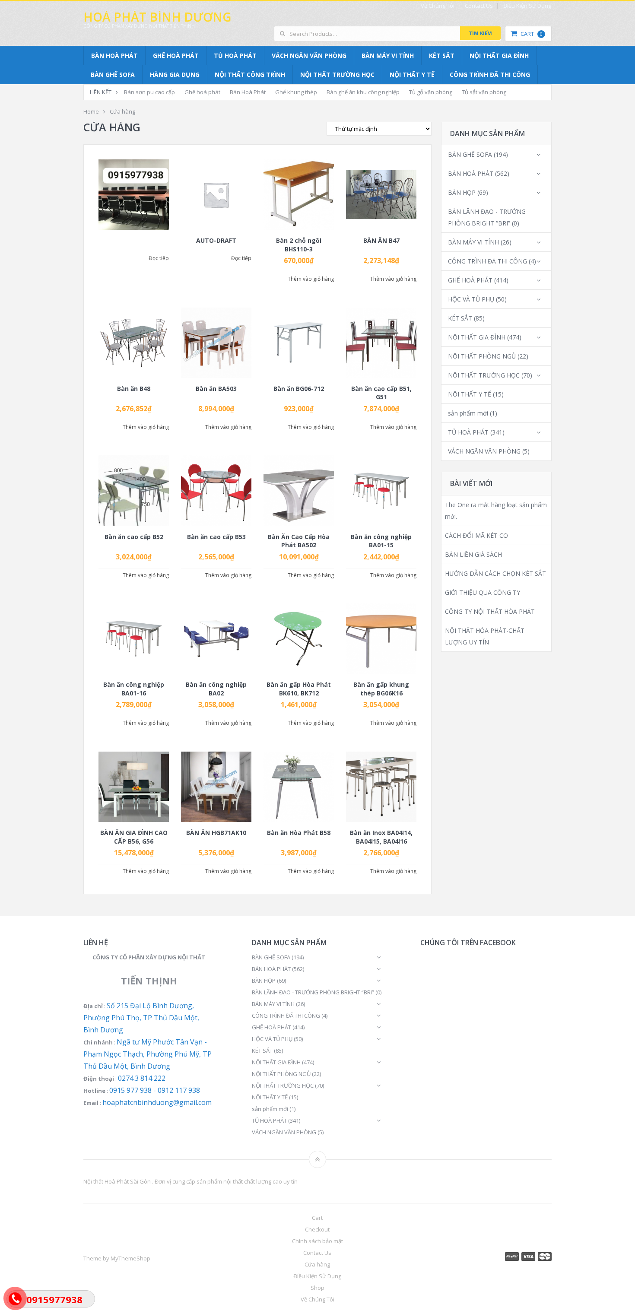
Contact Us (479, 6)
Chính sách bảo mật (317, 1241)
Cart (532, 34)
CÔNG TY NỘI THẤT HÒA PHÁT (490, 611)
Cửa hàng (317, 1264)
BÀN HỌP (462, 192)
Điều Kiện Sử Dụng (527, 6)
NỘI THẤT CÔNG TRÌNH (250, 74)
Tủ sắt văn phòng (484, 92)
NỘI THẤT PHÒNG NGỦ (482, 356)
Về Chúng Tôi (437, 6)
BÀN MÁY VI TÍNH (388, 55)
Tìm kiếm (480, 33)
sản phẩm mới (468, 413)
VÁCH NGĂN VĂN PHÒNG (309, 55)
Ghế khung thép (296, 92)
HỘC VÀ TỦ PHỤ (471, 299)
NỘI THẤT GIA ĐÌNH (499, 55)
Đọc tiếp (159, 258)
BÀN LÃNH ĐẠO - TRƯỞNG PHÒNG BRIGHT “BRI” (313, 992)
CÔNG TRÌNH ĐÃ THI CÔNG (490, 74)
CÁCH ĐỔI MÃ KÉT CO (476, 535)
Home (91, 111)
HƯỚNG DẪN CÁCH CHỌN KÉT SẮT (495, 573)
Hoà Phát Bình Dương (157, 17)
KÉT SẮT (441, 55)
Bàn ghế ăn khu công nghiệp (363, 92)
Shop (317, 1288)
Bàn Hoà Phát (248, 92)
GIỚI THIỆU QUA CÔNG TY (482, 592)
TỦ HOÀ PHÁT (235, 55)
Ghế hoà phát (202, 92)
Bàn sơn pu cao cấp (149, 92)
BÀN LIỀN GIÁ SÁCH (473, 554)
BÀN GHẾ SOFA (113, 74)
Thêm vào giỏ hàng (311, 279)
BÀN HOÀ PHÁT (114, 55)
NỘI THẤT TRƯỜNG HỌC (337, 74)
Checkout (317, 1229)
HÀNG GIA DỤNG (175, 74)
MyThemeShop (130, 1258)
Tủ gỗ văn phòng (430, 92)
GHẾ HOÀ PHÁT (176, 55)
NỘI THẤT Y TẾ (412, 74)
